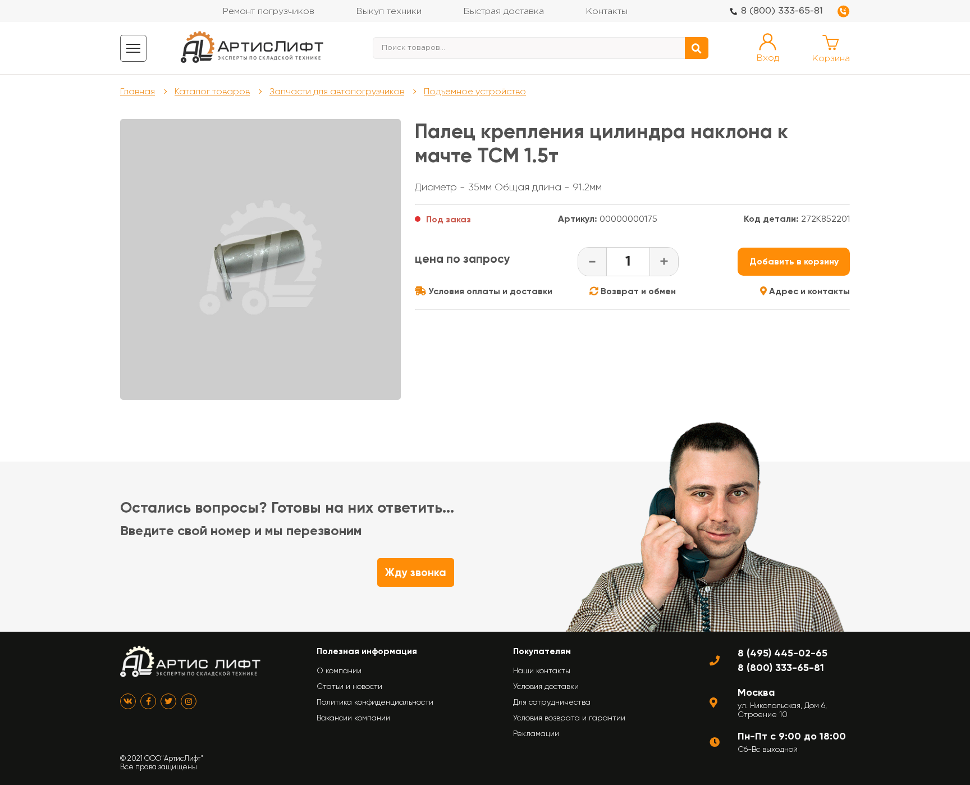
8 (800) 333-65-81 (782, 11)
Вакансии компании (353, 717)
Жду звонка (415, 572)
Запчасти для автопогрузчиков (336, 91)
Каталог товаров (212, 91)
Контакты (606, 11)
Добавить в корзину (794, 261)
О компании (339, 670)
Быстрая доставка (503, 11)
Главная (137, 91)
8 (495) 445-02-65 (782, 653)
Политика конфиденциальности (375, 701)
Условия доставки (546, 686)
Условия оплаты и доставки (489, 291)
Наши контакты (541, 670)
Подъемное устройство (475, 91)
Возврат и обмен (637, 291)
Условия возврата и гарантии (569, 717)
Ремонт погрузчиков (268, 11)
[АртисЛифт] (253, 48)
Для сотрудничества (552, 701)
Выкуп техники (389, 11)
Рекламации (536, 733)
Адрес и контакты (808, 291)
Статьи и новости (349, 686)
